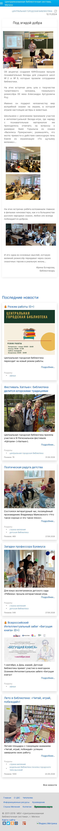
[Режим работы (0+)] (29, 332)
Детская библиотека (19, 532)
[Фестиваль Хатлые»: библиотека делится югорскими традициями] (29, 412)
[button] (1, 3)
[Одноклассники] (12, 823)
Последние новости (20, 297)
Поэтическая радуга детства (23, 467)
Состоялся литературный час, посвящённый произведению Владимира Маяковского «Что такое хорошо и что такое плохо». (29, 514)
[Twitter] (8, 823)
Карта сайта (8, 819)
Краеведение (38, 802)
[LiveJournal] (20, 823)
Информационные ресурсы (16, 802)
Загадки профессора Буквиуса (24, 546)
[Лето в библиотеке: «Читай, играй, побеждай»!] (29, 723)
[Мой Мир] (16, 823)
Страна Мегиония (18, 529)
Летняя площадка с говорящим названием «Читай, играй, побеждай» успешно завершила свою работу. (27, 749)
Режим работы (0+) (21, 306)
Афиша (13, 375)
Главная (7, 798)
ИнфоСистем (23, 819)
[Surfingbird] (5, 826)
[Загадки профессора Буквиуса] (29, 568)
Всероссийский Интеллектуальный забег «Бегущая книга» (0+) (28, 626)
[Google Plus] (24, 823)
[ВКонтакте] (4, 823)
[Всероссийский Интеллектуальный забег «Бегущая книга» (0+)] (29, 647)
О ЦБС (17, 798)
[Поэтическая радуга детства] (29, 489)
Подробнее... (48, 367)
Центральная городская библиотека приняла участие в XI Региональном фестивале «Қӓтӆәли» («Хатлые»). (28, 438)
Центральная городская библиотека (26, 453)
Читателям (28, 798)
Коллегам (27, 807)
